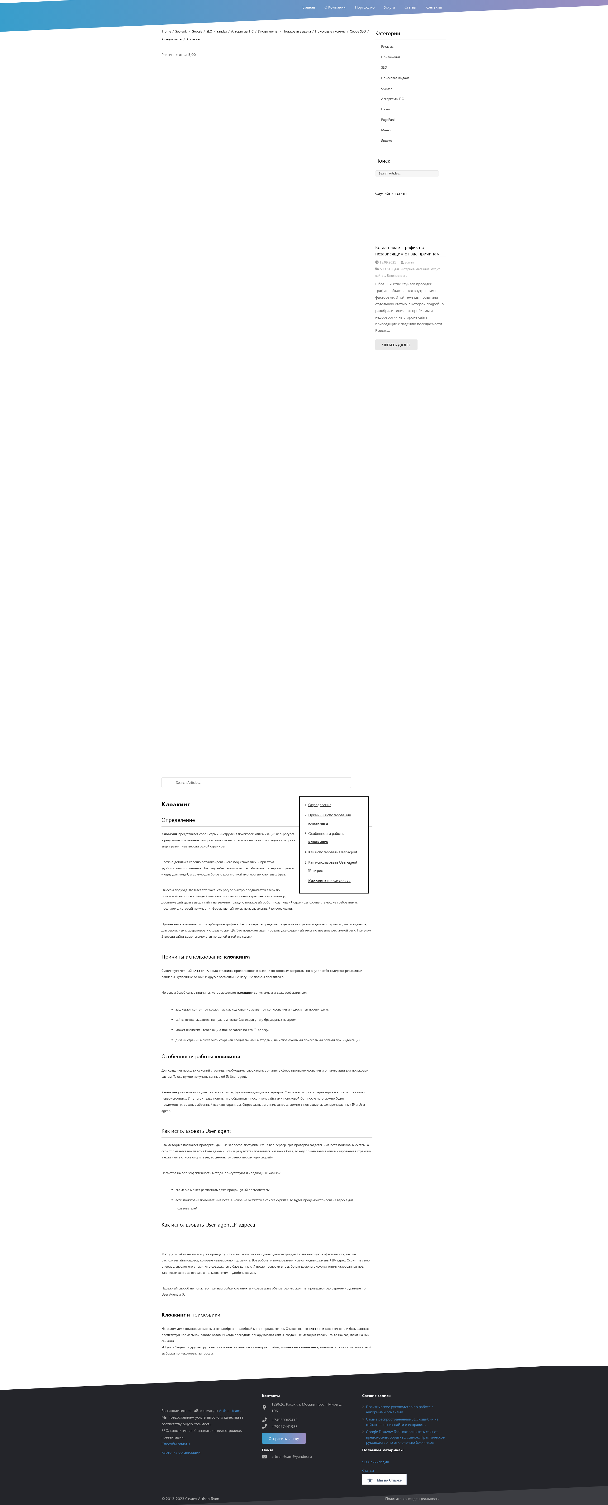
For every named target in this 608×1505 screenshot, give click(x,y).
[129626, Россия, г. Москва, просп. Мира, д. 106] (266, 1407)
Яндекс (386, 140)
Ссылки (386, 88)
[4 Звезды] (267, 555)
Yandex (222, 31)
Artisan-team (229, 1410)
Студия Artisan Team (202, 1498)
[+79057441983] (266, 1426)
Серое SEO (358, 31)
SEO (209, 31)
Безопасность (397, 275)
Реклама (387, 46)
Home (166, 31)
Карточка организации (181, 1452)
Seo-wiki (181, 31)
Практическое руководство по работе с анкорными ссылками (399, 1409)
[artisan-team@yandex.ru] (266, 1456)
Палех (385, 109)
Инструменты (268, 31)
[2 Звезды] (267, 270)
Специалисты (172, 39)
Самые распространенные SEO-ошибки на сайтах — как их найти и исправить (402, 1421)
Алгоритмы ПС (242, 31)
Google (197, 31)
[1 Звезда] (267, 128)
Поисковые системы (330, 31)
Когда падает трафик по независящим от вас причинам (407, 250)
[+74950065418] (266, 1419)
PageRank (388, 119)
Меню (385, 130)
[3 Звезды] (267, 413)
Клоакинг (193, 39)
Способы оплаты (176, 1443)
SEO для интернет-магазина (408, 268)
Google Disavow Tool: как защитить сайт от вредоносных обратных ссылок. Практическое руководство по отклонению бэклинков (405, 1437)
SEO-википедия (375, 1461)
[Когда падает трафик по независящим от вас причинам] (410, 220)
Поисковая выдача (297, 31)
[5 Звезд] (267, 698)
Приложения (390, 57)
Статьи (368, 1470)
